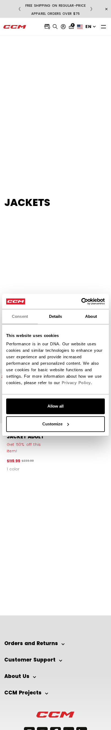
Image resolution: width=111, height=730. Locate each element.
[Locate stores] (47, 26)
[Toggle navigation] (103, 27)
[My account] (63, 26)
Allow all (55, 406)
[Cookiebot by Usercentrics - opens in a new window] (81, 301)
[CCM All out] (15, 26)
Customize (52, 424)
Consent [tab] (20, 316)
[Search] (55, 26)
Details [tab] (55, 316)
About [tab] (91, 316)
